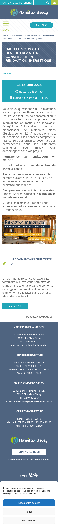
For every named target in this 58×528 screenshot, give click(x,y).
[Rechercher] (47, 2)
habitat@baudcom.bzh (16, 185)
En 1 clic (41, 25)
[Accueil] (29, 12)
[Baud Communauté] (29, 473)
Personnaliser (29, 520)
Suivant (15, 305)
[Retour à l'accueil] (29, 439)
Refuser (29, 511)
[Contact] (54, 3)
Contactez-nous (29, 452)
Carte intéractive (12, 3)
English (28, 3)
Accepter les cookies (29, 502)
